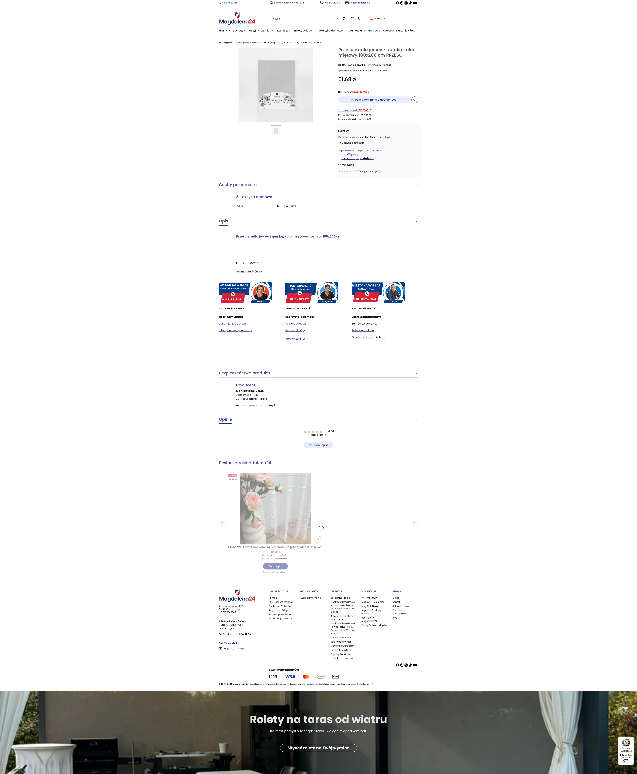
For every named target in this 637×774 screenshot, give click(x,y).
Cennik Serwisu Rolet (342, 646)
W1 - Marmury (369, 597)
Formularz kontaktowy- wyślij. (353, 119)
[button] (344, 19)
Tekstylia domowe (247, 42)
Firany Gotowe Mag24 (374, 625)
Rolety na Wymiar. (341, 641)
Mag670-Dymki (370, 606)
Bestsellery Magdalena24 (369, 619)
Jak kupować (294, 324)
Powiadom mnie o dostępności (376, 100)
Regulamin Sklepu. (279, 610)
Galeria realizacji (363, 337)
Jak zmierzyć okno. (231, 324)
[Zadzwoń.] (245, 293)
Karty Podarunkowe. (342, 658)
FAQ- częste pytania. (281, 602)
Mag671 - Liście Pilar (372, 602)
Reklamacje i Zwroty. (280, 618)
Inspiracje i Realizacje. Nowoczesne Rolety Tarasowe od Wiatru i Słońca (343, 607)
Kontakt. (397, 602)
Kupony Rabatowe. (341, 654)
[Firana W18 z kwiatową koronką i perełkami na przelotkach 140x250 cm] (275, 508)
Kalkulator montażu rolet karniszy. (342, 617)
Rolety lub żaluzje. (363, 330)
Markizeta (343, 131)
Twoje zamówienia (310, 597)
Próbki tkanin (293, 339)
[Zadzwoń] (378, 293)
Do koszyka (275, 566)
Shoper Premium (364, 684)
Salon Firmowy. (401, 606)
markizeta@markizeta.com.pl (255, 405)
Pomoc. (273, 597)
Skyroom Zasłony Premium (371, 612)
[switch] (626, 761)
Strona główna (226, 42)
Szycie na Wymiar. (341, 637)
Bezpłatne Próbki (340, 597)
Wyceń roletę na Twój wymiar (318, 748)
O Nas (395, 597)
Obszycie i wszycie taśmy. (235, 330)
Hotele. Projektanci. (342, 650)
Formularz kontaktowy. (399, 612)
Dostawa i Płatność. (280, 606)
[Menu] (632, 739)
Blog (394, 617)
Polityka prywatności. (281, 614)
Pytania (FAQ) (294, 330)
